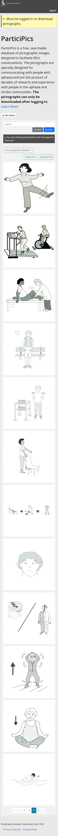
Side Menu (9, 115)
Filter (50, 129)
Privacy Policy (30, 829)
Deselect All (46, 156)
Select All (30, 156)
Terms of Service (11, 829)
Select (30, 209)
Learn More (9, 106)
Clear (38, 129)
